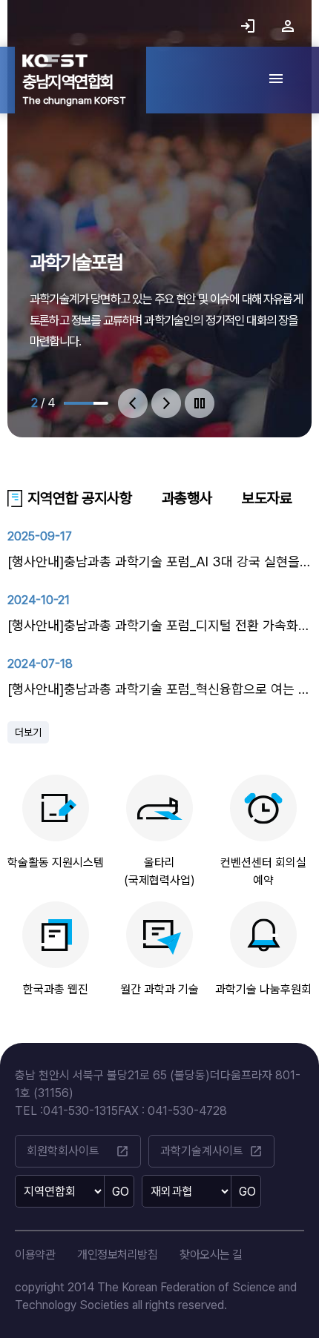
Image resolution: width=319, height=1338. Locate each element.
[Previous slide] (133, 403)
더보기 (28, 732)
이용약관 (35, 1255)
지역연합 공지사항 (79, 498)
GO (120, 1192)
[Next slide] (166, 403)
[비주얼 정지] (199, 403)
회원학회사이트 (78, 1151)
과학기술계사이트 (211, 1151)
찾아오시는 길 (211, 1255)
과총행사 (187, 498)
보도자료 (267, 498)
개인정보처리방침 (117, 1255)
